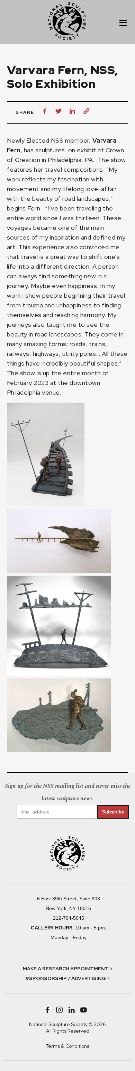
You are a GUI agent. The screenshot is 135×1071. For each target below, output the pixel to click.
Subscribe (113, 811)
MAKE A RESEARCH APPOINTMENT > (67, 968)
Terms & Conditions (67, 1046)
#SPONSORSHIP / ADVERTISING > (67, 978)
